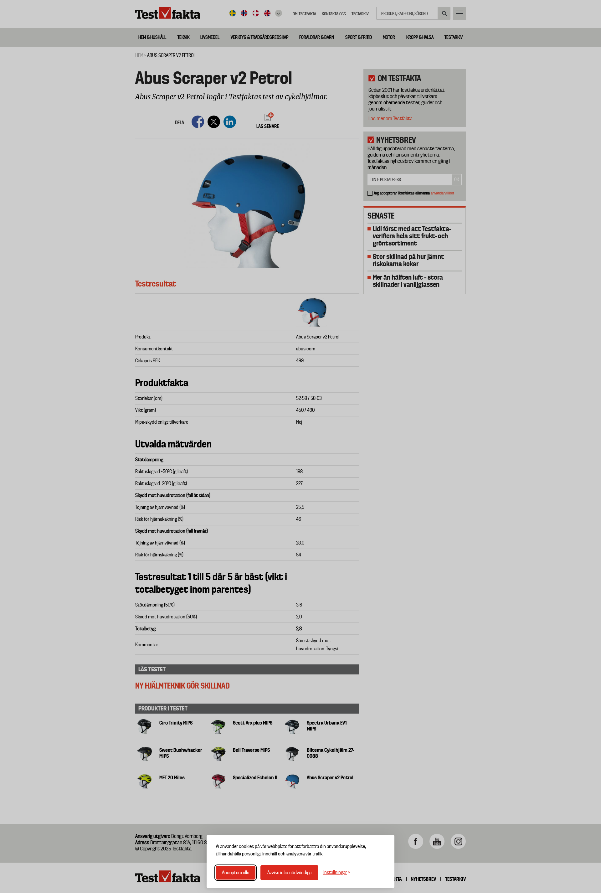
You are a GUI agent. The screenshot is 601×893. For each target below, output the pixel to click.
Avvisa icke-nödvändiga (289, 872)
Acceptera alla (235, 872)
